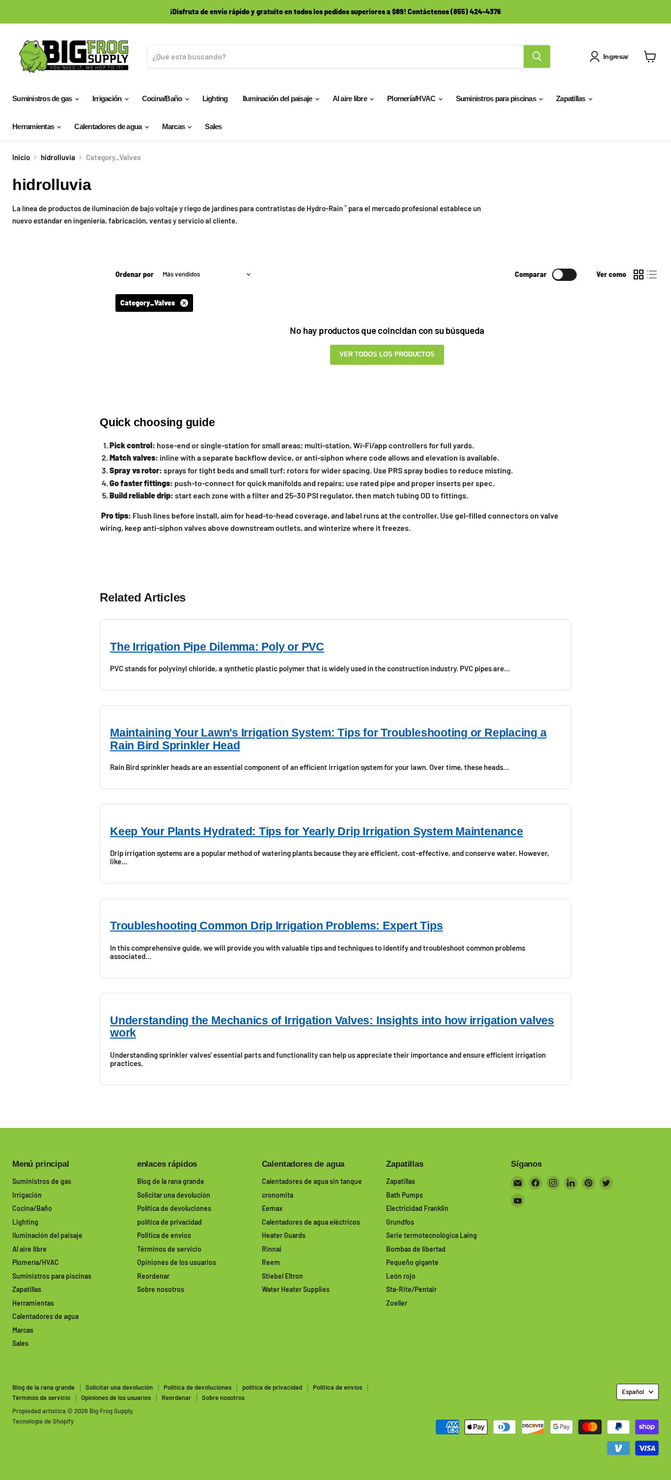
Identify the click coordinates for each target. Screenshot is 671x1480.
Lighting (215, 98)
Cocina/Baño (163, 98)
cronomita (277, 1195)
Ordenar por (134, 274)
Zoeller (396, 1303)
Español (633, 1392)
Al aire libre (351, 98)
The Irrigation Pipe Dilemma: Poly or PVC (217, 647)
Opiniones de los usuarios (176, 1262)
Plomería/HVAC (412, 98)
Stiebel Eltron (282, 1276)
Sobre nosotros (160, 1289)
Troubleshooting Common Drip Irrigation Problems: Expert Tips (276, 926)
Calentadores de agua (108, 126)
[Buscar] (537, 56)
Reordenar (153, 1276)
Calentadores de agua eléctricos (311, 1222)
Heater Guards (284, 1235)
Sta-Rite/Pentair (411, 1289)
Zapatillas (571, 98)
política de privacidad (169, 1222)
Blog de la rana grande (170, 1181)
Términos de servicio (169, 1249)
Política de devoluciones (174, 1208)
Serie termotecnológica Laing (431, 1235)
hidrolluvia (58, 157)
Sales (213, 126)
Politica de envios (164, 1235)
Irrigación (107, 98)
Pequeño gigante (412, 1262)
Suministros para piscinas (497, 98)
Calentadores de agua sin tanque (312, 1181)
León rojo (401, 1276)
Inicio (21, 157)
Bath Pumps (404, 1195)
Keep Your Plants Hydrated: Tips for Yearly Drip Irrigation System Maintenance (316, 831)
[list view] (652, 274)
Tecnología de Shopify (43, 1421)
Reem (271, 1262)
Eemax (272, 1208)
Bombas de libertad (416, 1249)
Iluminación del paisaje (278, 98)
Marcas (174, 126)
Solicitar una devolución (173, 1195)
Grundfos (400, 1222)
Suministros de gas (43, 98)
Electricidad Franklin (417, 1208)
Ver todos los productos (387, 354)
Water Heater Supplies (296, 1289)
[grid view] (638, 274)
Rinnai (271, 1249)
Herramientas (34, 126)
